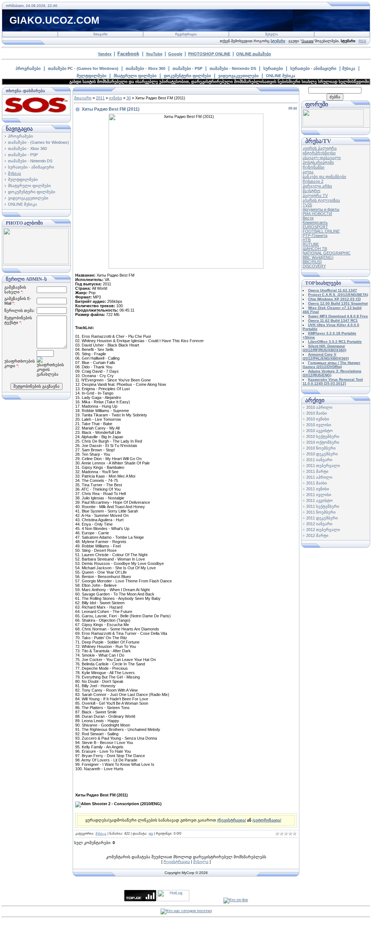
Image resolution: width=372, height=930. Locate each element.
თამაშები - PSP (187, 68)
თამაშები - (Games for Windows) (38, 142)
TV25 (307, 205)
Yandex (105, 54)
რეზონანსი (313, 167)
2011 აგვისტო (319, 500)
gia (151, 833)
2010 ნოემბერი (321, 448)
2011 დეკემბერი (322, 518)
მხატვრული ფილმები (135, 76)
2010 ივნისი (317, 419)
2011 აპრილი (319, 477)
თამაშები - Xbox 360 (145, 68)
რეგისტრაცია (186, 34)
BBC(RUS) (312, 262)
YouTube (154, 54)
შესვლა (271, 34)
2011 (100, 98)
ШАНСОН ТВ (315, 248)
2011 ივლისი (318, 494)
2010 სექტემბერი (322, 436)
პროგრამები (28, 68)
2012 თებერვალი (323, 529)
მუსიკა (348, 68)
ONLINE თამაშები (253, 54)
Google (175, 54)
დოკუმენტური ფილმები (187, 76)
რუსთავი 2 (313, 181)
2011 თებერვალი (323, 465)
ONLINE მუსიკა (280, 76)
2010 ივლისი (318, 425)
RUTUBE (311, 244)
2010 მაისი (316, 413)
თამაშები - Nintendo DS (233, 68)
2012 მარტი (317, 535)
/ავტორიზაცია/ (266, 820)
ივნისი (115, 98)
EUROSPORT (315, 227)
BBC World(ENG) (318, 257)
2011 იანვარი (319, 460)
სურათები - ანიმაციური (313, 68)
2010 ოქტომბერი (322, 442)
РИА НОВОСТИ (317, 213)
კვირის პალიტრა (320, 148)
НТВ (307, 240)
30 (128, 98)
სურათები (273, 68)
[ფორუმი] (333, 125)
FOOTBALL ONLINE (321, 231)
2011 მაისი (316, 483)
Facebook (128, 53)
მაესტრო (311, 191)
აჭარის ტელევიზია (321, 200)
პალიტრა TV (315, 195)
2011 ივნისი (317, 489)
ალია (308, 172)
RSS (362, 41)
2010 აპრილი (319, 407)
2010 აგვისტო (319, 430)
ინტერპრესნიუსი (319, 153)
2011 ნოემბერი (321, 512)
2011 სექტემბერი (322, 506)
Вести (308, 218)
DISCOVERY (314, 266)
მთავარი (100, 34)
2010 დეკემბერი (322, 454)
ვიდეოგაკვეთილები (238, 76)
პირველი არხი (317, 186)
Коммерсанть (315, 222)
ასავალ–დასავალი (322, 157)
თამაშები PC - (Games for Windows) (83, 68)
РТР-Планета (315, 235)
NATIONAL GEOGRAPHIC (327, 253)
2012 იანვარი (319, 524)
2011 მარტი (317, 471)
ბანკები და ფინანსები (324, 176)
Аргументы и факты (321, 209)
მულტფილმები (91, 76)
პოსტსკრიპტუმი (318, 162)
